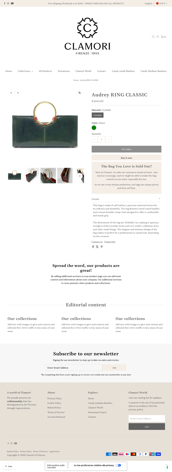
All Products (45, 70)
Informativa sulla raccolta (55, 466)
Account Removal (56, 416)
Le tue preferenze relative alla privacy (94, 465)
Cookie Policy (54, 402)
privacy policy (136, 409)
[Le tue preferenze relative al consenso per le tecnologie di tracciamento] (167, 467)
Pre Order (126, 149)
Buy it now (126, 157)
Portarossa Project (97, 412)
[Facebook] (4, 3)
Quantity (96, 133)
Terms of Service (56, 412)
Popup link (109, 242)
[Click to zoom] (80, 93)
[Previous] (11, 93)
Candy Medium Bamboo (153, 70)
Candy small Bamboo (123, 70)
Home (9, 70)
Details (95, 198)
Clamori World (83, 70)
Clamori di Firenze (35, 454)
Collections (24, 70)
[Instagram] (8, 3)
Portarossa (63, 70)
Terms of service (40, 451)
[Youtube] (12, 3)
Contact (101, 70)
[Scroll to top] (166, 464)
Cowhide (97, 115)
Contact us (97, 242)
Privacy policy (26, 451)
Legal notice (54, 451)
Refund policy (13, 451)
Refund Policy (54, 407)
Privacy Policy (54, 398)
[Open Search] (153, 37)
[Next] (18, 93)
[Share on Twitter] (97, 247)
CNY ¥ (162, 3)
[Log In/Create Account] (157, 37)
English (148, 3)
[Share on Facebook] (93, 247)
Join (114, 367)
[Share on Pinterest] (102, 247)
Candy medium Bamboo (100, 402)
